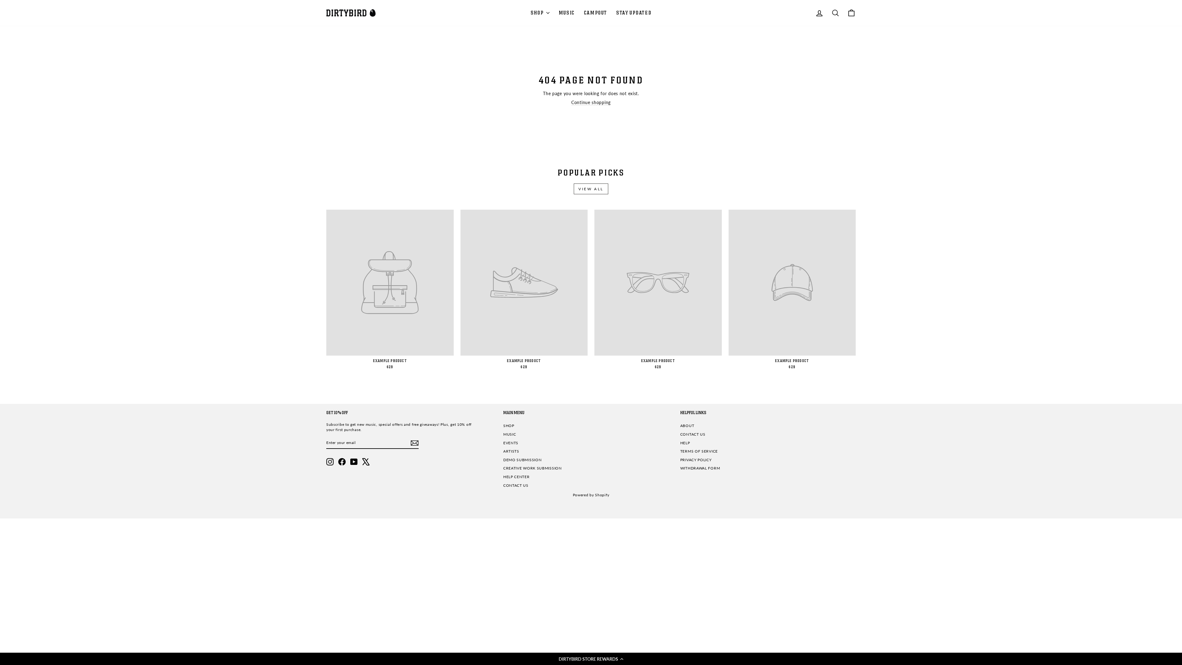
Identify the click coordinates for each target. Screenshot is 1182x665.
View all (591, 189)
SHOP (538, 12)
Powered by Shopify (591, 495)
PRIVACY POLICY (696, 459)
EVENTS (510, 443)
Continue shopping (591, 102)
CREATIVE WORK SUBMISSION (532, 468)
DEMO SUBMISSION (522, 459)
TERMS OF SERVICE (699, 451)
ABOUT (687, 425)
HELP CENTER (516, 476)
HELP (685, 443)
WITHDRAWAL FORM (700, 468)
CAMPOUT (595, 12)
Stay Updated (633, 12)
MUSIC (567, 12)
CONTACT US (516, 485)
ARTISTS (511, 451)
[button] (591, 659)
